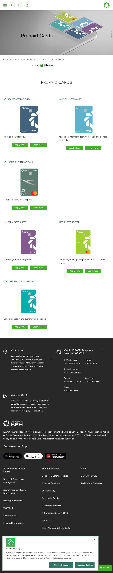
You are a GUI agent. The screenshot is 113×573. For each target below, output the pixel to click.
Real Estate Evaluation (92, 483)
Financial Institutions (13, 523)
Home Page (8, 59)
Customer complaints (53, 505)
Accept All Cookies (85, 565)
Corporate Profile (50, 498)
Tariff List (8, 508)
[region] (50, 553)
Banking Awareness (12, 500)
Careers (46, 520)
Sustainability (48, 490)
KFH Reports (9, 515)
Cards (43, 59)
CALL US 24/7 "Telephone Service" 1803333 (78, 352)
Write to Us (17, 395)
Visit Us (15, 350)
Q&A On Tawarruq (90, 476)
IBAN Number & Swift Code (56, 528)
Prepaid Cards (57, 59)
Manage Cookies (61, 565)
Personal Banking (26, 59)
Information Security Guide (55, 513)
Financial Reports (50, 468)
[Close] (94, 539)
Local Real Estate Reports (55, 476)
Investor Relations (51, 483)
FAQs (83, 468)
